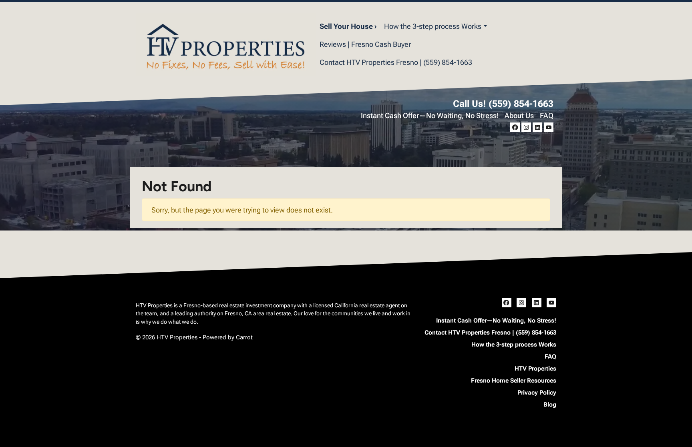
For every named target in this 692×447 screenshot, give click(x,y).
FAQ (546, 115)
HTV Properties (535, 368)
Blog (549, 404)
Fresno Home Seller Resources (513, 380)
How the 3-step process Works (432, 26)
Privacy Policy (536, 392)
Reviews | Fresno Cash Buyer (365, 44)
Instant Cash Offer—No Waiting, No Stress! (430, 115)
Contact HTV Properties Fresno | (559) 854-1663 (396, 62)
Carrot (244, 337)
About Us (519, 115)
